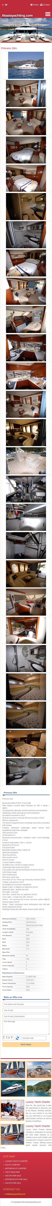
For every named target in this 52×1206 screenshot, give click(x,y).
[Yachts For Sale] (13, 1088)
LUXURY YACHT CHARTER (16, 1161)
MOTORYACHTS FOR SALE (16, 1179)
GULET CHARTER (12, 1165)
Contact (46, 4)
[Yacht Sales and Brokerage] (39, 1069)
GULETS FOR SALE (13, 1183)
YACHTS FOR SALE (13, 1176)
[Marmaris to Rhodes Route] (39, 1088)
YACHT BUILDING (12, 1172)
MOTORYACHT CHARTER (15, 1168)
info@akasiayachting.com (15, 1194)
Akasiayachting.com (17, 15)
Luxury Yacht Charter (38, 1101)
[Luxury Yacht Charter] (13, 1069)
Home (36, 4)
